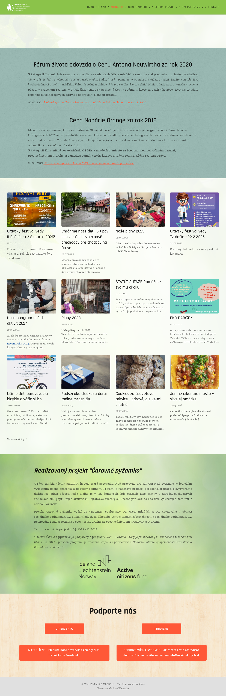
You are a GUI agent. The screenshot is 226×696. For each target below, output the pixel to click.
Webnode (123, 688)
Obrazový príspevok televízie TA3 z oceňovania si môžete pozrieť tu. (88, 163)
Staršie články (15, 439)
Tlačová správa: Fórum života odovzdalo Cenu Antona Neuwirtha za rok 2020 (94, 102)
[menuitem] (91, 7)
